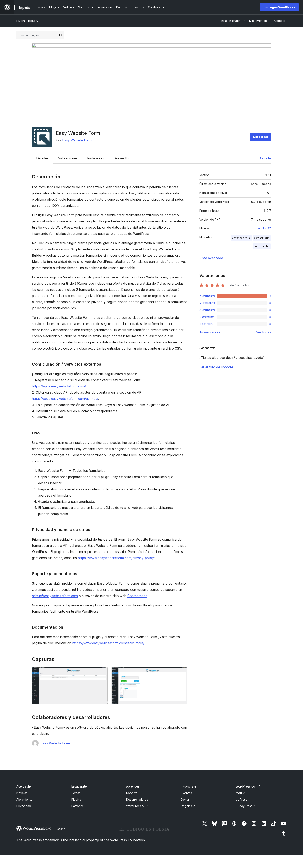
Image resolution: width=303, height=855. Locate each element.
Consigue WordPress (279, 7)
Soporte (265, 158)
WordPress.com (248, 786)
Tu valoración (209, 332)
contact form (261, 238)
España (60, 829)
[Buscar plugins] (60, 35)
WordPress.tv (137, 806)
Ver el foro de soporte (216, 367)
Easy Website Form (77, 140)
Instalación (95, 158)
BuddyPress (246, 806)
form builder (261, 246)
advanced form (241, 238)
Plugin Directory (27, 20)
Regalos (188, 806)
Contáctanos (137, 596)
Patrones (77, 806)
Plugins (76, 799)
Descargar (260, 136)
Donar (187, 799)
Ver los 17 (264, 228)
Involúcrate (188, 786)
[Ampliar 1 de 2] (102, 672)
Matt (240, 793)
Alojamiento (24, 799)
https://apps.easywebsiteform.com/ (59, 386)
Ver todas (263, 332)
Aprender (132, 786)
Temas (75, 793)
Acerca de (23, 786)
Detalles (42, 158)
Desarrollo (121, 158)
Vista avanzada (211, 258)
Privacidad (23, 806)
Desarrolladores (137, 799)
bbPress (243, 799)
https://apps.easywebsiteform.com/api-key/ (65, 399)
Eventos (186, 793)
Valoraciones (68, 158)
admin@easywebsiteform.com (55, 596)
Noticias (21, 793)
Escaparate (79, 786)
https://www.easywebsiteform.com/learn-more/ (108, 643)
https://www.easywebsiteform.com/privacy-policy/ (116, 558)
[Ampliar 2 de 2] (182, 672)
